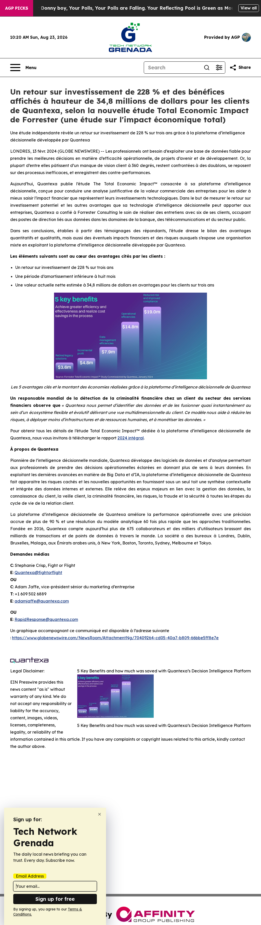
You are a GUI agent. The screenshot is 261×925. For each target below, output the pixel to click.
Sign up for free (55, 899)
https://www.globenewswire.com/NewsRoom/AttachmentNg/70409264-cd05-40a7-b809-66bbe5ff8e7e (115, 637)
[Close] (99, 814)
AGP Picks (16, 8)
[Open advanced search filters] (219, 67)
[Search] (207, 67)
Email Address (30, 876)
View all (249, 7)
